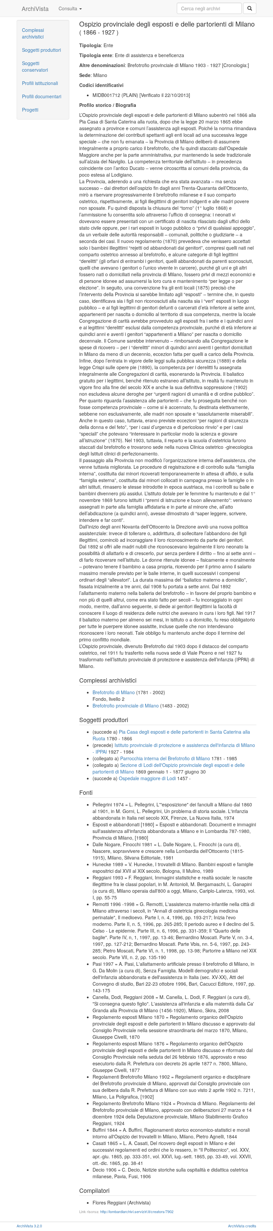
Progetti (30, 109)
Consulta (69, 8)
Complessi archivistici (33, 33)
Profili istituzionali (40, 83)
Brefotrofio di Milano (114, 692)
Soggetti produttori (41, 49)
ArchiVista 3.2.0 (29, 1225)
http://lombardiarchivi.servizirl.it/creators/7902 (136, 1211)
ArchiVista (35, 8)
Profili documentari (41, 96)
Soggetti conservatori (35, 66)
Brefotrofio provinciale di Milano (126, 705)
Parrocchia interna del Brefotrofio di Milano (165, 758)
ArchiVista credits (242, 1225)
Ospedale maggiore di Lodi (147, 778)
